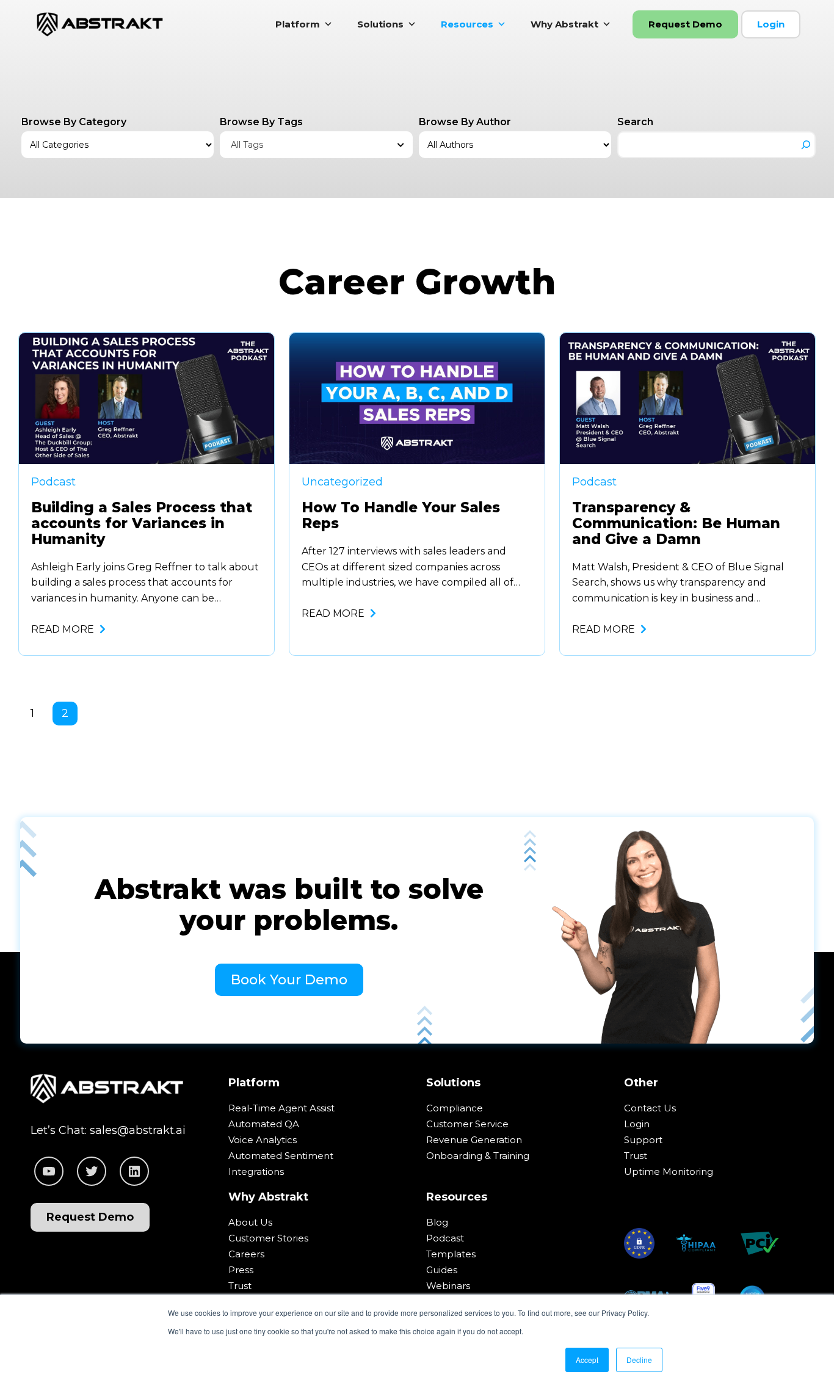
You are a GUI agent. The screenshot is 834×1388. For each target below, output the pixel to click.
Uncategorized (342, 482)
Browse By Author (465, 122)
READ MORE (63, 629)
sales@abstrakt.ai (138, 1130)
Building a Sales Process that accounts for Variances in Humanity (141, 524)
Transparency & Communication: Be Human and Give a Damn (676, 524)
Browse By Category (73, 122)
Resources (467, 24)
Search (635, 122)
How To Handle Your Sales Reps (401, 516)
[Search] (806, 145)
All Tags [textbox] (247, 144)
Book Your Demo (289, 980)
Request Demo (685, 24)
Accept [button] (587, 1359)
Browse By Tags (261, 122)
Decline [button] (639, 1359)
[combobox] (316, 144)
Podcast (53, 482)
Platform (297, 24)
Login (771, 24)
